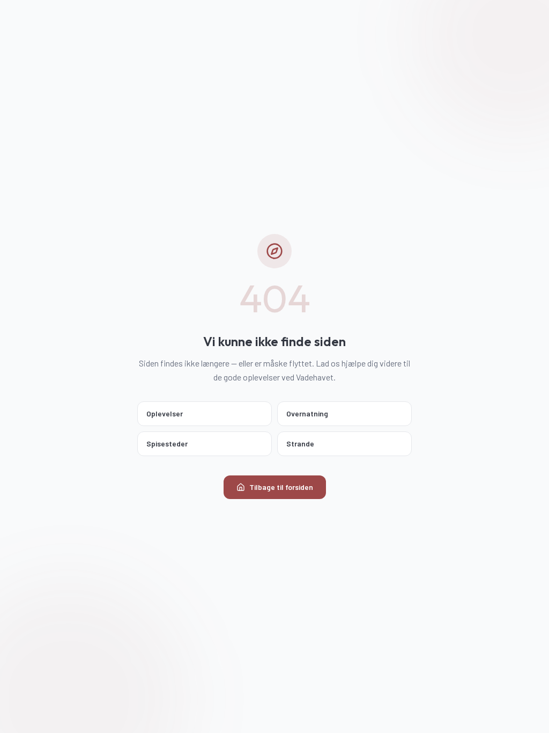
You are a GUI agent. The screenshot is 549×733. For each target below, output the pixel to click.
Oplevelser (164, 413)
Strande (300, 443)
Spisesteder (167, 443)
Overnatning (307, 413)
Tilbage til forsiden (281, 487)
